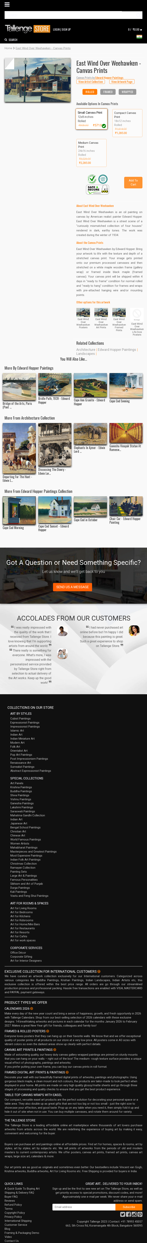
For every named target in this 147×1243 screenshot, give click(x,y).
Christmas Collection (23, 863)
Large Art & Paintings (23, 875)
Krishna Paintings (21, 787)
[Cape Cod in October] (90, 506)
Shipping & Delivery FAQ (19, 1192)
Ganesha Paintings (22, 803)
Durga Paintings (20, 887)
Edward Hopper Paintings (117, 350)
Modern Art (17, 742)
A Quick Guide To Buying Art (22, 1188)
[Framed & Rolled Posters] (47, 1031)
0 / (133, 29)
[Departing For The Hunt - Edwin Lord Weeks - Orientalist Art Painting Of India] (19, 448)
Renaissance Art (20, 762)
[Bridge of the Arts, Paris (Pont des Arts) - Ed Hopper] (19, 386)
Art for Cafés (18, 936)
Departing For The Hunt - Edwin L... (17, 478)
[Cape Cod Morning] (19, 510)
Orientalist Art (19, 750)
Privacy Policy (13, 1216)
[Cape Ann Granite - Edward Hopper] (90, 385)
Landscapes (85, 354)
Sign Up (66, 29)
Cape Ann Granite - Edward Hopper (89, 402)
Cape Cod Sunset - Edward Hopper (53, 528)
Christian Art (18, 831)
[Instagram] (134, 1215)
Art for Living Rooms (23, 908)
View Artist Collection (90, 81)
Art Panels (16, 783)
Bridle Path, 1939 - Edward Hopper (54, 400)
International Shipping (18, 1221)
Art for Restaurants (22, 928)
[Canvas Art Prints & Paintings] (54, 1049)
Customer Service (16, 1225)
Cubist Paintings (20, 718)
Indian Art (16, 734)
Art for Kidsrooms (21, 920)
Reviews (10, 1200)
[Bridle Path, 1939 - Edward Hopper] (54, 384)
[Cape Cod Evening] (126, 385)
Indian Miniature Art (22, 738)
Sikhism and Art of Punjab (26, 883)
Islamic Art (17, 730)
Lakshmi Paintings (21, 807)
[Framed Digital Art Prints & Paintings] (67, 1072)
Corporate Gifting (21, 956)
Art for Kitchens (20, 916)
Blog (7, 1229)
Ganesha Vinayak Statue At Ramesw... (125, 448)
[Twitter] (122, 1215)
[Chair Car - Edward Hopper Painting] (126, 505)
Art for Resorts (19, 932)
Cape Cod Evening (119, 401)
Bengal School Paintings (25, 827)
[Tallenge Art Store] (28, 29)
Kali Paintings (18, 891)
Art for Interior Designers (26, 960)
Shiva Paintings (19, 795)
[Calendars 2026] (31, 1008)
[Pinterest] (139, 1215)
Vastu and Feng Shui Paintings (29, 896)
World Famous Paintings (25, 839)
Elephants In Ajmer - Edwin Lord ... (89, 449)
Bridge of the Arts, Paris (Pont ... (17, 405)
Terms (9, 1208)
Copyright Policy (15, 1212)
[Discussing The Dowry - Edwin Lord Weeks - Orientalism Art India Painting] (54, 444)
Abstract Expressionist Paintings (30, 771)
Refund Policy (13, 1204)
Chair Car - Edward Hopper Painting (125, 520)
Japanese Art (18, 823)
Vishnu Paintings (20, 799)
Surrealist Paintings (22, 767)
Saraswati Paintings (22, 811)
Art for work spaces (23, 940)
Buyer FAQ (11, 1196)
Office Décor (18, 952)
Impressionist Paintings (25, 726)
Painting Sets (18, 871)
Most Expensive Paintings (26, 855)
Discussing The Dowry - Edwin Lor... (52, 471)
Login (56, 29)
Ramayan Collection (22, 867)
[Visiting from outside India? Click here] (98, 971)
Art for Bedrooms (21, 912)
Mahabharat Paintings (24, 847)
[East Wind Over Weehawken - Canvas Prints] (38, 80)
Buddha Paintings (21, 791)
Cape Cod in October (86, 520)
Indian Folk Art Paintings (25, 859)
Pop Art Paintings (21, 754)
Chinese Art (17, 835)
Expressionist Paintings (24, 722)
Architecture (85, 350)
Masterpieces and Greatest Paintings (33, 851)
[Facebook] (128, 1215)
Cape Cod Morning (13, 528)
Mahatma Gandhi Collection (27, 815)
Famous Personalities (24, 879)
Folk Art (15, 746)
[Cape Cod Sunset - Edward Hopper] (54, 509)
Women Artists (19, 843)
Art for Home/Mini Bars (25, 924)
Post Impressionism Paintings (29, 758)
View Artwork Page (121, 81)
